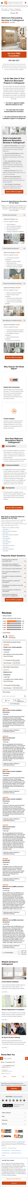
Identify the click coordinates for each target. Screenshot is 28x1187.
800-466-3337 (14, 60)
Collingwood (17, 9)
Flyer (23, 1076)
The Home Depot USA (15, 1150)
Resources (5, 1120)
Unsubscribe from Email (16, 1153)
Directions (14, 1076)
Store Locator (4, 9)
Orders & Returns (6, 1112)
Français (12, 13)
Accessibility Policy (5, 1153)
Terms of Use (4, 1148)
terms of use (19, 1143)
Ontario (11, 9)
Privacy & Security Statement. (9, 1175)
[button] (2, 3)
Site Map (3, 1155)
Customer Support (17, 1096)
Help (3, 1116)
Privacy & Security (12, 1148)
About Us (4, 1124)
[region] (14, 1172)
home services (5, 10)
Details (4, 1076)
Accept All (14, 1183)
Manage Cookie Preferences (14, 1179)
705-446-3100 (7, 1073)
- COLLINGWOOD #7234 (8, 1065)
